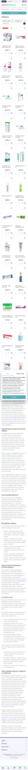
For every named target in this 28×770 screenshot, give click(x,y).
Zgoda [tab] (7, 373)
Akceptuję (14, 397)
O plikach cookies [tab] (20, 373)
